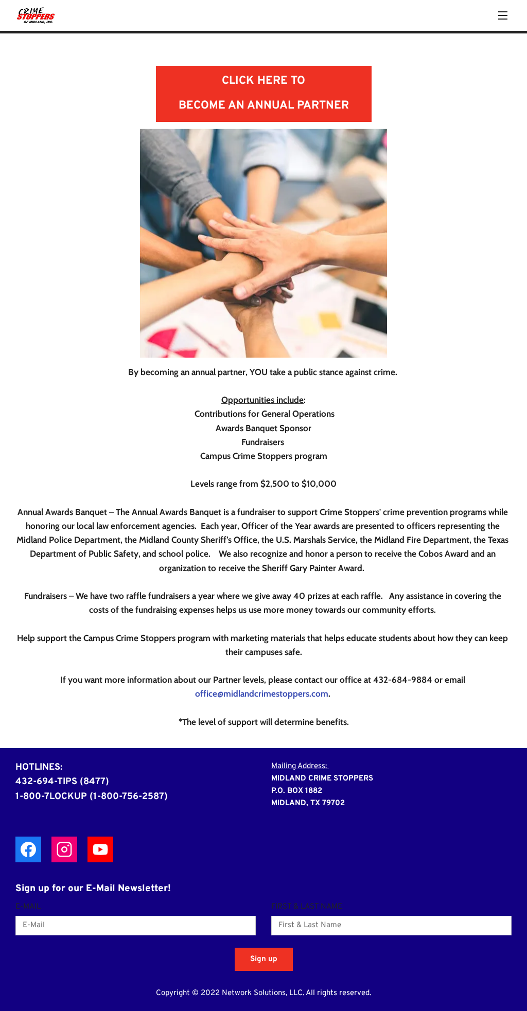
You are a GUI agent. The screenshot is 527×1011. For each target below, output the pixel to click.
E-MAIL (28, 907)
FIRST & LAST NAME (306, 907)
